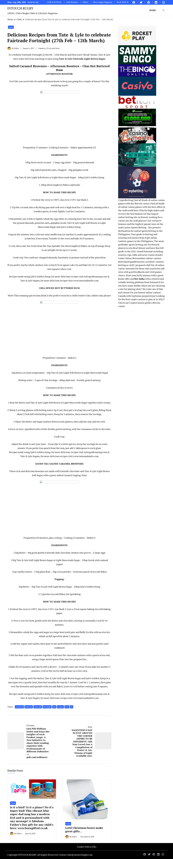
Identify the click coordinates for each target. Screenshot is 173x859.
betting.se (123, 265)
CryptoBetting (125, 200)
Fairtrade (37, 707)
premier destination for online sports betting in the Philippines (140, 231)
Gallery (85, 2)
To (72, 707)
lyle (54, 707)
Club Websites (72, 2)
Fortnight (47, 707)
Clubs (11, 27)
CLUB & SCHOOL (54, 2)
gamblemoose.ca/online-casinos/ (147, 261)
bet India (139, 278)
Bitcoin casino (142, 203)
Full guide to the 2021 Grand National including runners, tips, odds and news (141, 251)
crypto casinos (137, 299)
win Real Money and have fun (144, 247)
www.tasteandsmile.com (86, 280)
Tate (67, 707)
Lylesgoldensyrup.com (95, 276)
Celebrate (19, 707)
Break (86, 54)
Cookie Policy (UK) (86, 846)
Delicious (28, 707)
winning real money (128, 237)
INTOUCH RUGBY (20, 8)
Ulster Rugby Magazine (102, 2)
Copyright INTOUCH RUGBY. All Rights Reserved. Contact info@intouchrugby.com (50, 854)
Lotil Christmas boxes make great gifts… (84, 829)
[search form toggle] (163, 10)
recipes (60, 707)
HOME (152, 10)
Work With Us (123, 2)
